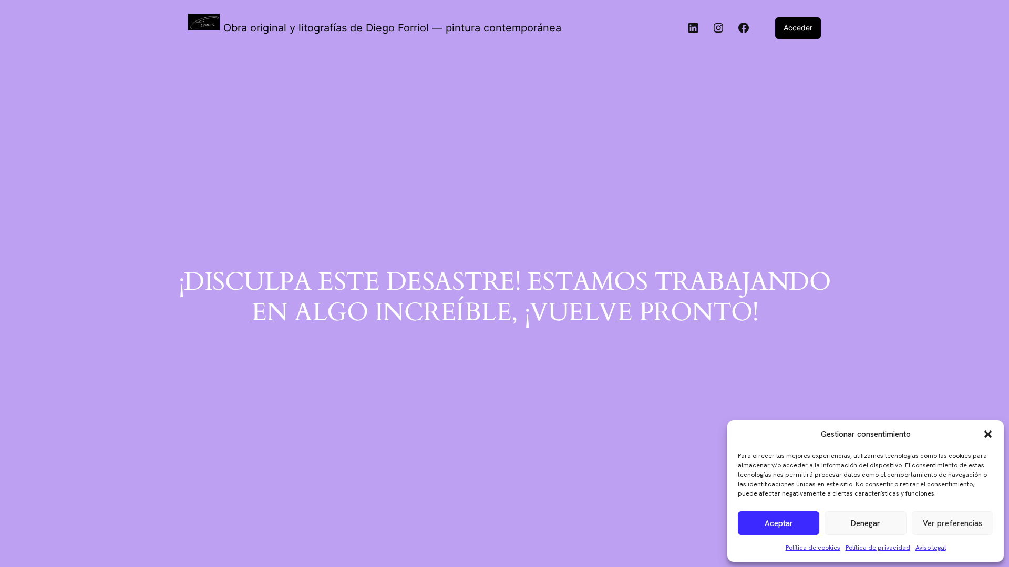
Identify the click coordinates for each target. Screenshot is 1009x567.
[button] (988, 434)
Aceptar (779, 523)
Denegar (865, 523)
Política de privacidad (878, 547)
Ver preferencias (952, 523)
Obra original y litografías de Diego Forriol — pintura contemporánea (392, 28)
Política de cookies (813, 547)
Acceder (798, 27)
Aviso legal (930, 547)
